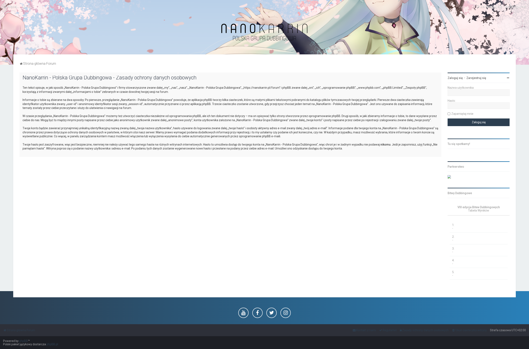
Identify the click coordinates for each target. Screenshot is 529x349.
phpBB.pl (52, 344)
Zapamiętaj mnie (462, 113)
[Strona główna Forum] (264, 32)
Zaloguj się (455, 78)
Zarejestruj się (476, 78)
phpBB (23, 341)
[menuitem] (28, 6)
